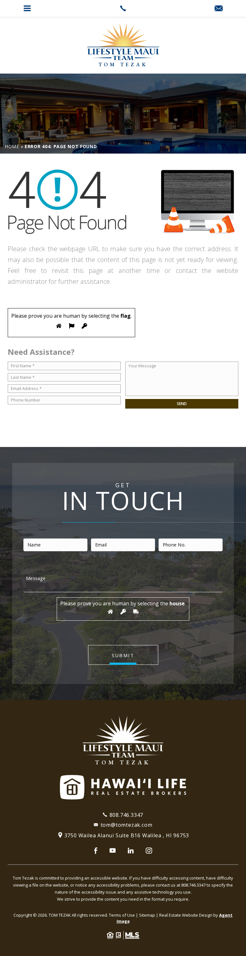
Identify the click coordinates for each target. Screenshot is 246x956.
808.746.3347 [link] (127, 814)
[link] (122, 8)
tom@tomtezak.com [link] (126, 824)
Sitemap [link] (147, 915)
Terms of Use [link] (122, 915)
